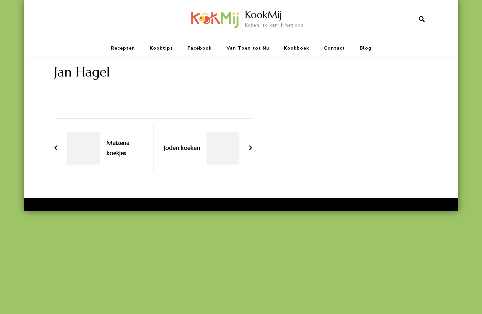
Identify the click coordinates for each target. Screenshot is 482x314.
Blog (366, 48)
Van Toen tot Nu (248, 48)
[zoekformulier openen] (421, 19)
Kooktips (161, 48)
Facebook (200, 48)
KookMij (263, 15)
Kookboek (296, 48)
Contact (334, 48)
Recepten (123, 48)
